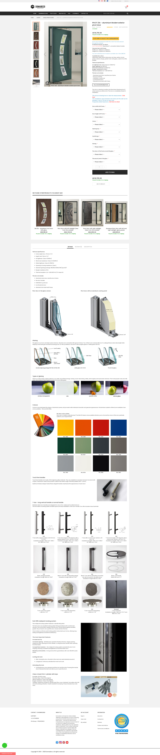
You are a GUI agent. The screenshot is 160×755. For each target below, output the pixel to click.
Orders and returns (103, 725)
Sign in (82, 716)
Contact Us (100, 719)
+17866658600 (40, 721)
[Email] (93, 189)
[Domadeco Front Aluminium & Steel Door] (38, 7)
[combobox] (115, 13)
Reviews (78, 247)
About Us (100, 716)
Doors (38, 17)
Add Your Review (123, 27)
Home (32, 17)
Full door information (101, 85)
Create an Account (116, 1)
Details (70, 247)
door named (97, 46)
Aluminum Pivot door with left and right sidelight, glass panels (116, 229)
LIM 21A (123, 53)
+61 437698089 (35, 718)
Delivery (100, 722)
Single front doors (48, 17)
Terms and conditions (103, 728)
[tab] (70, 247)
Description (88, 247)
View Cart (83, 719)
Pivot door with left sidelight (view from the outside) (68, 229)
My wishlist (83, 722)
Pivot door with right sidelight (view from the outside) (92, 229)
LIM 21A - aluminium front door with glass (43, 229)
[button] (45, 54)
